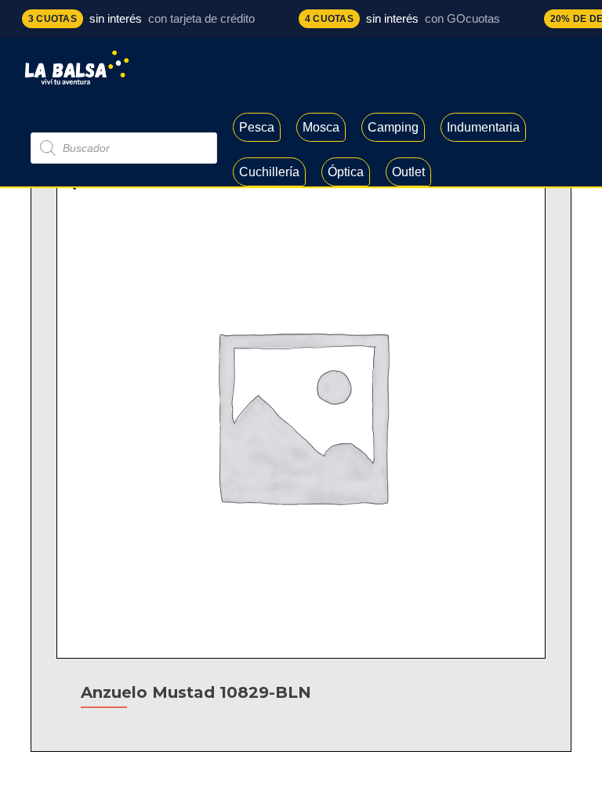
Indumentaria (483, 127)
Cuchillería (269, 172)
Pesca (256, 127)
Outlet (408, 172)
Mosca (321, 127)
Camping (393, 127)
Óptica (346, 172)
